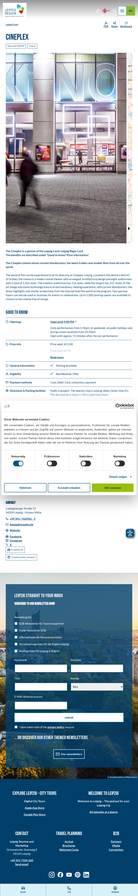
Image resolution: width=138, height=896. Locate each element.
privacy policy (55, 727)
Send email (21, 864)
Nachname (20, 660)
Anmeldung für (23, 617)
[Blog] (98, 11)
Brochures (69, 845)
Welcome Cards (69, 849)
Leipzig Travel (12, 24)
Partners (116, 841)
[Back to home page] (15, 11)
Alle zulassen (112, 487)
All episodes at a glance (103, 812)
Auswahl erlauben (69, 487)
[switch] (52, 463)
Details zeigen (118, 476)
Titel (17, 678)
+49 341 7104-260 (21, 860)
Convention (116, 849)
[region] (130, 148)
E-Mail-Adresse (28, 696)
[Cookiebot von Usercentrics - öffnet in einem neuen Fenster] (118, 406)
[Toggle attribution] (128, 228)
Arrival (69, 841)
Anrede (74, 678)
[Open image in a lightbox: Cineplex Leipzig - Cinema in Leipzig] (66, 148)
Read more (57, 357)
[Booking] (130, 11)
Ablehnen (25, 487)
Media (116, 845)
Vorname (75, 660)
